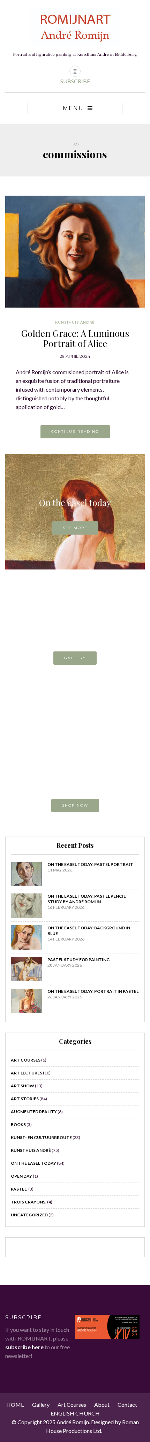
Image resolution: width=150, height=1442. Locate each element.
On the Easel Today (33, 1163)
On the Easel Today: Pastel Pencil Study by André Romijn (86, 898)
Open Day (21, 1176)
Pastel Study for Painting (78, 959)
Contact (127, 1404)
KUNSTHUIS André (75, 322)
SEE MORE (75, 528)
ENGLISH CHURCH (75, 1413)
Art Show (22, 1085)
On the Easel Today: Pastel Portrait (90, 864)
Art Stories (25, 1098)
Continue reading (75, 431)
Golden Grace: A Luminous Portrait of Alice (75, 338)
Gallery (75, 658)
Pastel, (19, 1189)
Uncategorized (29, 1214)
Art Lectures (26, 1072)
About (102, 1404)
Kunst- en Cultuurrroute (41, 1137)
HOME (15, 1404)
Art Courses (25, 1060)
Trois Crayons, (28, 1202)
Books (18, 1124)
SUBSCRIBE (75, 81)
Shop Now (75, 805)
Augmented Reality (34, 1111)
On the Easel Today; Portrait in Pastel (92, 991)
